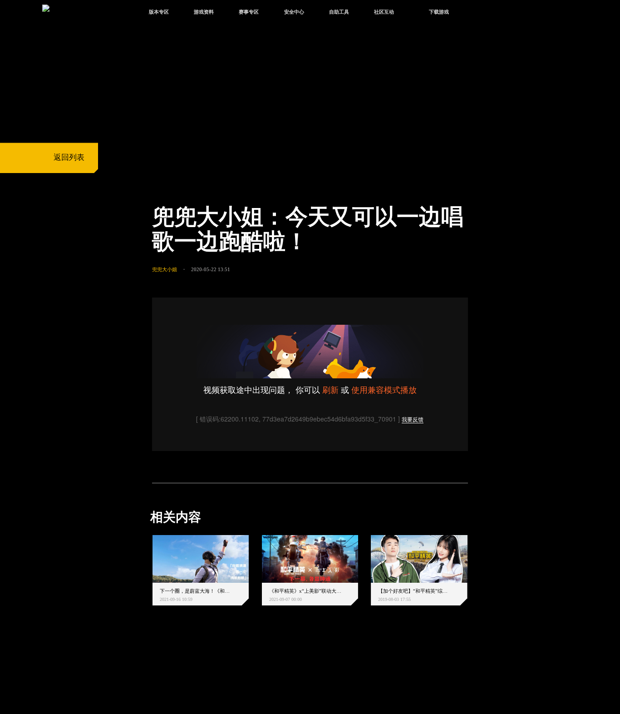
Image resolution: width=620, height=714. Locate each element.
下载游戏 (439, 12)
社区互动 (384, 12)
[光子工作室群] (143, 666)
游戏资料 (204, 12)
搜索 (482, 13)
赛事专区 (249, 12)
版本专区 (159, 12)
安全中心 (294, 12)
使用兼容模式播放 (384, 389)
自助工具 (339, 12)
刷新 (330, 389)
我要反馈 (412, 420)
